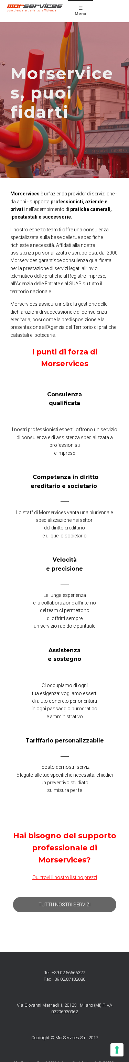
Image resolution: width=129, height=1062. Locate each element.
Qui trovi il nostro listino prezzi (64, 877)
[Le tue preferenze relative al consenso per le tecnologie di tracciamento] (116, 1049)
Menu (80, 13)
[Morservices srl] (35, 7)
